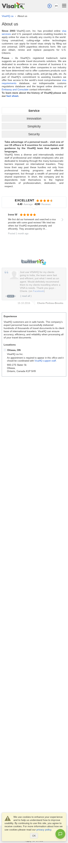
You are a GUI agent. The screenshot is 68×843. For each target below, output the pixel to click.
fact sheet (12, 96)
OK (34, 835)
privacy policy (43, 829)
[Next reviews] (62, 220)
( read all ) (26, 296)
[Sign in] (49, 6)
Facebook (38, 291)
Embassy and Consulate (15, 89)
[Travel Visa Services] (13, 6)
